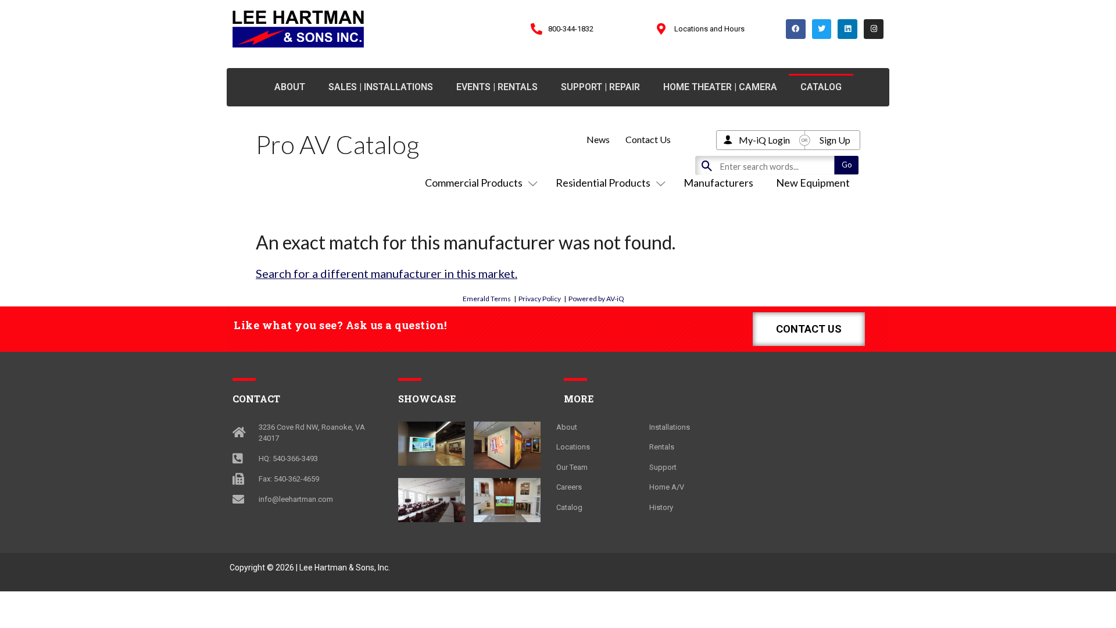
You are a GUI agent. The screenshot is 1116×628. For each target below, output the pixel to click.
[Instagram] (874, 29)
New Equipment (813, 182)
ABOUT (289, 86)
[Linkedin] (847, 29)
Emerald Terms (487, 298)
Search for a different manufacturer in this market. (386, 273)
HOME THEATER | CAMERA (720, 86)
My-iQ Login (764, 139)
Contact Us (648, 139)
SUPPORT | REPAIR (600, 86)
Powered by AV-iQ (596, 298)
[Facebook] (796, 29)
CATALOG (821, 86)
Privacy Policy (539, 298)
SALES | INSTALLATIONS (380, 86)
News (598, 139)
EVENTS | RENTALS (497, 86)
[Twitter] (822, 29)
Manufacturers (718, 182)
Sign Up (835, 139)
